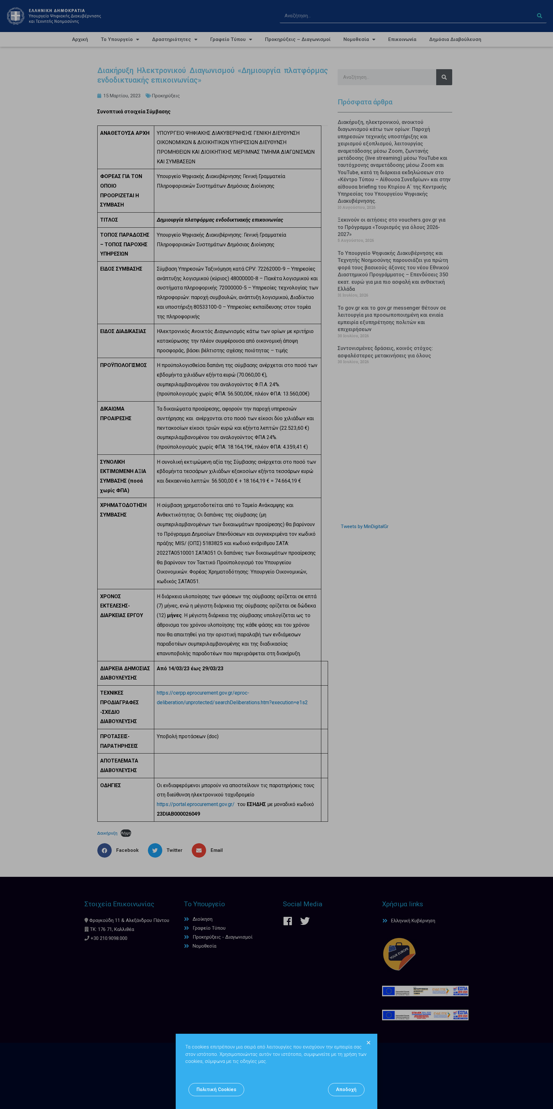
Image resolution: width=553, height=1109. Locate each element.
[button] (216, 1089)
